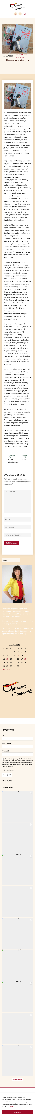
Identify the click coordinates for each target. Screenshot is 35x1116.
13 (7, 659)
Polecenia (20, 55)
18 (25, 659)
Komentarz (10, 492)
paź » (8, 669)
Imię (3, 735)
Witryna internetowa (14, 535)
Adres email (10, 527)
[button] (17, 806)
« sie (3, 669)
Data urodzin (5, 751)
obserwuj (18, 1079)
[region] (17, 1104)
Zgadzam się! (17, 1112)
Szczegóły (10, 1106)
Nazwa (8, 519)
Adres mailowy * (7, 743)
